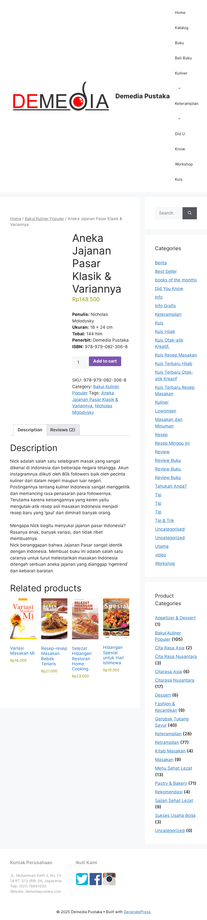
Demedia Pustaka (142, 96)
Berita (161, 262)
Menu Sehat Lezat (173, 768)
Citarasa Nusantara (174, 680)
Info (159, 297)
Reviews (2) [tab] (62, 429)
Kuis (179, 179)
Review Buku (168, 460)
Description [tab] (30, 429)
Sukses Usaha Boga (175, 815)
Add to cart (105, 361)
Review (162, 451)
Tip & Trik (164, 520)
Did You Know (169, 288)
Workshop (184, 164)
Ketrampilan (167, 742)
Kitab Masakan (170, 750)
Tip (158, 494)
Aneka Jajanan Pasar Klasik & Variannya (95, 399)
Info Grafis (165, 305)
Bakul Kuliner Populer (44, 218)
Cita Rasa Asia (170, 647)
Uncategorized (170, 537)
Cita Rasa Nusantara (176, 656)
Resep (161, 434)
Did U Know (180, 141)
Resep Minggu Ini (172, 443)
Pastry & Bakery (171, 783)
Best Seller (166, 271)
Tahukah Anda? (171, 486)
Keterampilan (186, 103)
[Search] (190, 213)
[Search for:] (169, 213)
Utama (162, 546)
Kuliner (181, 73)
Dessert (163, 695)
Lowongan (165, 410)
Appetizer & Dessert (175, 617)
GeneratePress (137, 911)
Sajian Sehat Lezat (174, 800)
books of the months (176, 279)
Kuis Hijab (165, 331)
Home (180, 12)
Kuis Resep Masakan (176, 355)
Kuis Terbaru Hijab (173, 363)
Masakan (164, 759)
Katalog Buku (181, 35)
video (160, 554)
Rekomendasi (169, 791)
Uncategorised (170, 529)
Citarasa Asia (168, 671)
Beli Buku (183, 58)
